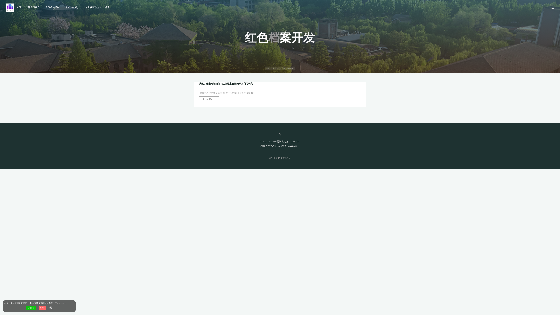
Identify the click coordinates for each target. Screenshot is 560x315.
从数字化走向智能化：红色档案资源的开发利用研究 (226, 83)
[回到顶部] (548, 303)
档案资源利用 (218, 92)
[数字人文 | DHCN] (10, 7)
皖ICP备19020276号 (280, 158)
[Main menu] (551, 7)
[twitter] (280, 134)
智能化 (204, 92)
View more (60, 303)
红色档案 (232, 92)
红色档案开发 (246, 92)
